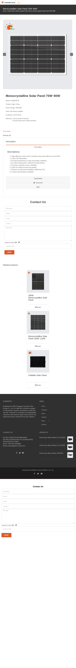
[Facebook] (17, 453)
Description (6, 131)
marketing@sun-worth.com (16, 446)
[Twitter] (20, 453)
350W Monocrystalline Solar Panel (37, 297)
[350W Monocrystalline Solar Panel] (38, 281)
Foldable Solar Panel (37, 375)
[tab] (38, 131)
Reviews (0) (7, 135)
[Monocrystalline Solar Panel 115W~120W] (38, 322)
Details (39, 307)
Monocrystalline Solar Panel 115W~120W (37, 337)
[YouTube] (23, 453)
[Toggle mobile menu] (19, 3)
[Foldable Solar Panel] (38, 361)
